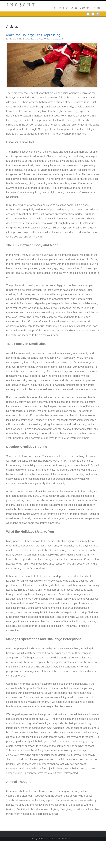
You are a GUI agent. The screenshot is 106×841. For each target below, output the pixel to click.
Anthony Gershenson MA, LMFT (35, 39)
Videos (97, 8)
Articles (73, 8)
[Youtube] (93, 14)
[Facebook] (88, 14)
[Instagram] (98, 14)
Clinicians (63, 8)
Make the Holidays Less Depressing (33, 35)
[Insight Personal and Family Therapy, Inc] (21, 5)
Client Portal (85, 8)
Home (53, 8)
